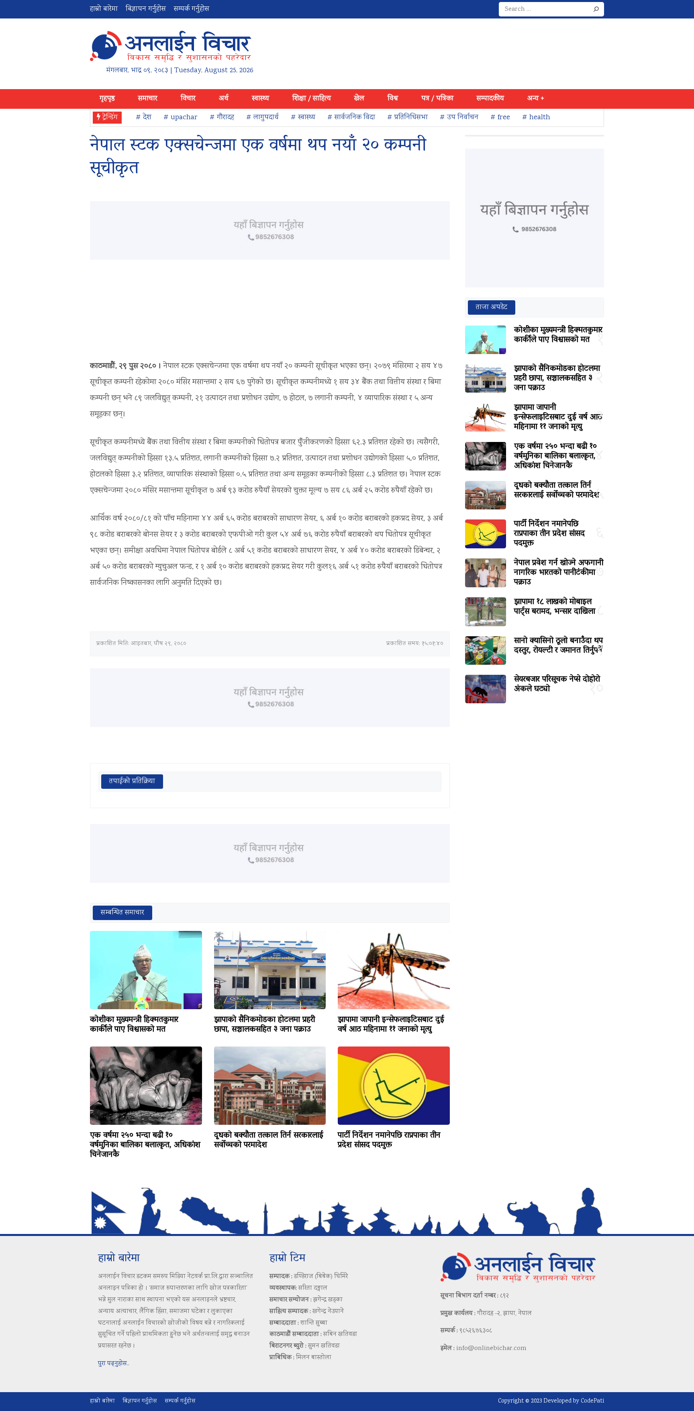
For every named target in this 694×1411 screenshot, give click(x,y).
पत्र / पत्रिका (437, 99)
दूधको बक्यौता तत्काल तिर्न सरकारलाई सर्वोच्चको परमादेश (268, 1140)
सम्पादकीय (490, 99)
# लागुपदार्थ (262, 117)
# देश (143, 117)
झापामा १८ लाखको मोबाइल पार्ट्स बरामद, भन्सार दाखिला (554, 607)
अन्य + (535, 99)
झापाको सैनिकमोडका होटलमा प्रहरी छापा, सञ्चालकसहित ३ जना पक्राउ (264, 1024)
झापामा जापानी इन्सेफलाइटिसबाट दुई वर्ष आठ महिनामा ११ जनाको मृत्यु (391, 1024)
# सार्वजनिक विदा (351, 117)
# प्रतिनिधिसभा (407, 117)
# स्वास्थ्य (303, 117)
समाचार (147, 99)
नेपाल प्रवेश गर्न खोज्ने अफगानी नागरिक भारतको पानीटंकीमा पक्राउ (558, 573)
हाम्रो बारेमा (104, 9)
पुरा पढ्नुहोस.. (113, 1363)
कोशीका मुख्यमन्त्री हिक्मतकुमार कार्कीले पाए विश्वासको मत (134, 1024)
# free (500, 117)
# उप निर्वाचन (459, 117)
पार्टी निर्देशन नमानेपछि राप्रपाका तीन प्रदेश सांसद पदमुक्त (389, 1140)
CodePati (592, 1401)
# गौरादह (222, 117)
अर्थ (224, 99)
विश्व (393, 99)
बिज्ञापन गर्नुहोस (146, 9)
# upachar (180, 117)
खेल (359, 99)
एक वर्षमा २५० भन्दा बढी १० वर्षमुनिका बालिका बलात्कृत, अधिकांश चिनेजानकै (145, 1145)
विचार (188, 99)
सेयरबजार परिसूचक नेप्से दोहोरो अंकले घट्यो (557, 684)
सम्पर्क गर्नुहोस (191, 9)
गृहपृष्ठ (107, 99)
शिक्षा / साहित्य (311, 99)
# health (536, 117)
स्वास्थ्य (260, 99)
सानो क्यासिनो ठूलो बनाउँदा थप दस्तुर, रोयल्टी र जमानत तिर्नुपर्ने (558, 645)
